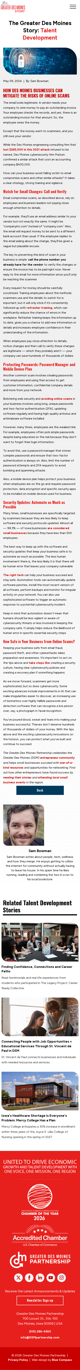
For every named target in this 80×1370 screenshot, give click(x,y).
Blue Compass (62, 1360)
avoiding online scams (56, 398)
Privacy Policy (18, 1360)
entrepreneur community (57, 757)
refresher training (39, 307)
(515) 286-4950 (40, 1331)
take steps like (39, 663)
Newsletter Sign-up (40, 1300)
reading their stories (17, 777)
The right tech (13, 575)
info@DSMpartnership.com (40, 1337)
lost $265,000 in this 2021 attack (26, 149)
